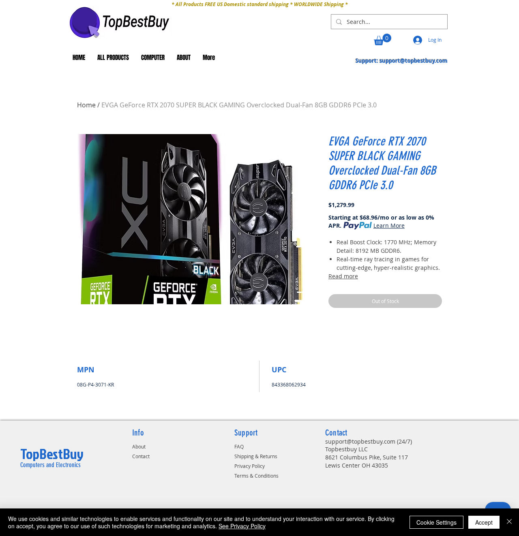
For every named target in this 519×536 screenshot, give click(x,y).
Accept (484, 522)
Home (86, 104)
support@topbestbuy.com (414, 60)
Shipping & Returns (255, 456)
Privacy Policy (249, 466)
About (139, 446)
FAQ (239, 446)
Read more (343, 276)
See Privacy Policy (242, 526)
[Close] (509, 522)
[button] (382, 39)
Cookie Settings (436, 522)
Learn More (389, 225)
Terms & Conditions (256, 475)
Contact (141, 456)
